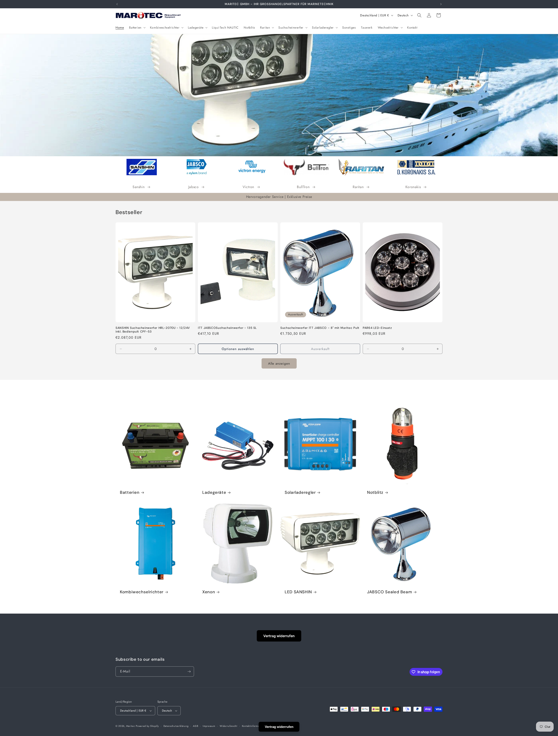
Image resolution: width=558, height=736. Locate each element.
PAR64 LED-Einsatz (377, 328)
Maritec (130, 726)
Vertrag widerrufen (279, 636)
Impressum (209, 726)
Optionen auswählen (238, 349)
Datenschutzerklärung (176, 726)
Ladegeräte (214, 492)
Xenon (208, 592)
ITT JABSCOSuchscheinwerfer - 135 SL (227, 328)
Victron (248, 186)
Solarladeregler (300, 492)
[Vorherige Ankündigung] (117, 4)
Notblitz (375, 492)
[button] (136, 27)
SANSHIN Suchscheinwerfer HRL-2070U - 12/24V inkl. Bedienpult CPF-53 (153, 330)
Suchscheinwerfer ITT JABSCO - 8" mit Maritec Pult (319, 328)
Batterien (130, 492)
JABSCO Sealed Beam (389, 592)
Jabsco (193, 186)
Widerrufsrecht (228, 726)
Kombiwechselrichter (141, 592)
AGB (195, 726)
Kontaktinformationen (254, 726)
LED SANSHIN (298, 592)
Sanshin (139, 186)
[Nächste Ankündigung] (441, 4)
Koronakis (413, 186)
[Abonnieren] (189, 671)
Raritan (358, 186)
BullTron (303, 186)
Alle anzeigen (279, 363)
